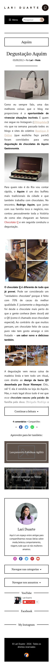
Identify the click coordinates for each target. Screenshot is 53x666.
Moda (37, 60)
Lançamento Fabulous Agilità (27, 452)
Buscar (42, 20)
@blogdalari (40, 122)
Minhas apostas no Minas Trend (27, 478)
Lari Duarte (26, 529)
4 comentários (19, 421)
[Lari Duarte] (26, 7)
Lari (31, 60)
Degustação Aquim (26, 53)
